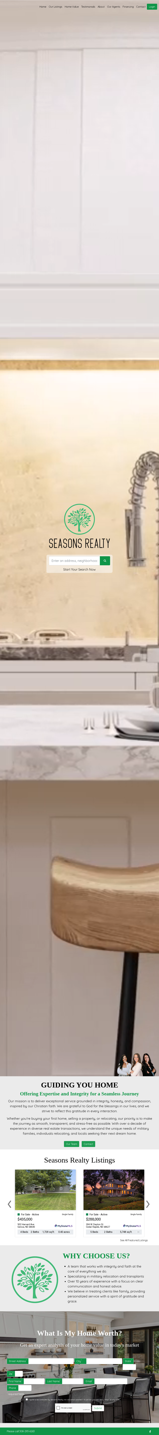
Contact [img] (141, 6)
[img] (150, 1431)
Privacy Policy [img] (126, 1399)
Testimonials (88, 6)
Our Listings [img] (55, 6)
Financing (128, 6)
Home (42, 6)
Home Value (72, 6)
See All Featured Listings (134, 1240)
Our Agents (113, 6)
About (101, 6)
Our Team (71, 1144)
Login (152, 6)
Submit (98, 1408)
